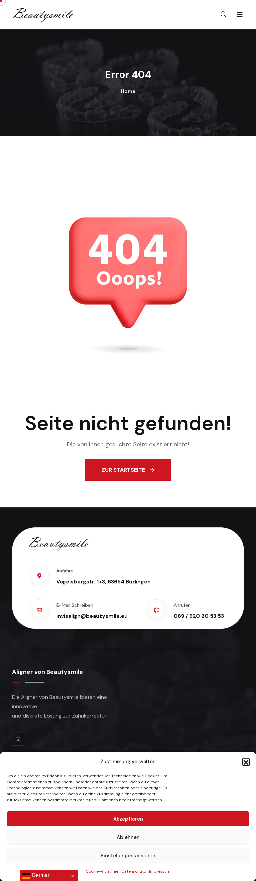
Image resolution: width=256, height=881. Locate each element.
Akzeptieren (128, 819)
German (40, 875)
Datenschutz (134, 871)
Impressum (159, 871)
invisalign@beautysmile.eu (92, 615)
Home (128, 91)
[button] (246, 761)
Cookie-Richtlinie (102, 871)
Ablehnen (128, 837)
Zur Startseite (124, 469)
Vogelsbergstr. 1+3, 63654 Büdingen (103, 581)
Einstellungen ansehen (128, 855)
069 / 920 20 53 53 (199, 615)
